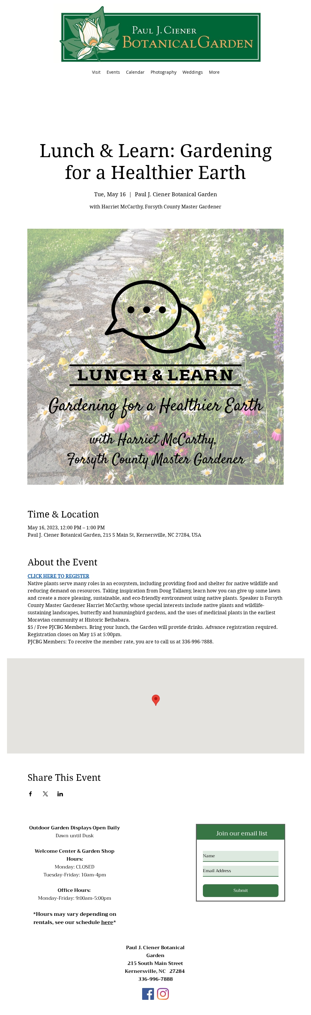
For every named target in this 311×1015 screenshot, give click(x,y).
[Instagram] (163, 994)
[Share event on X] (45, 793)
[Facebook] (148, 994)
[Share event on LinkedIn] (60, 793)
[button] (113, 72)
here (107, 922)
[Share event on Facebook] (30, 793)
